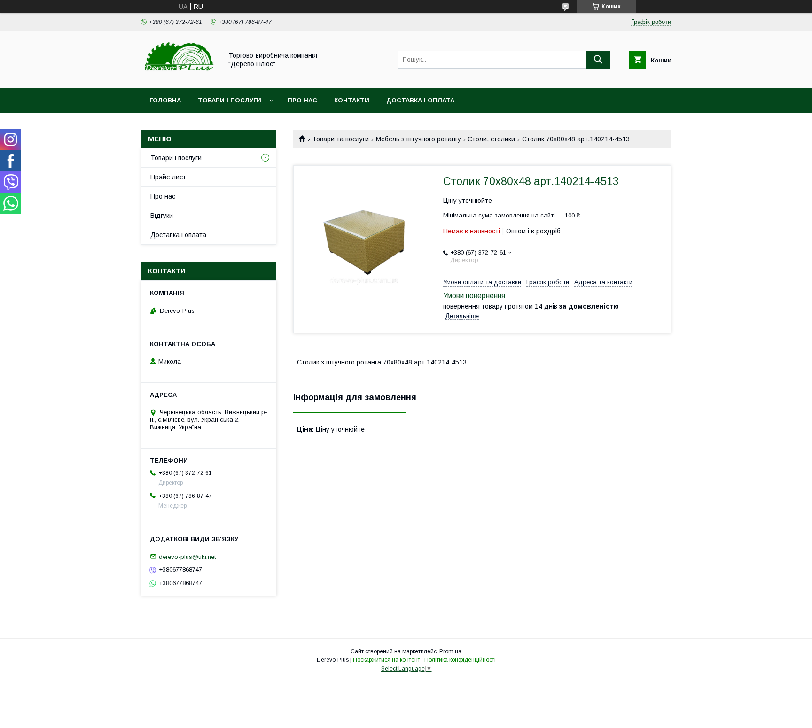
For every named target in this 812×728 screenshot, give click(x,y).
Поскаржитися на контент (386, 660)
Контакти (351, 100)
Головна (165, 100)
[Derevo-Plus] (179, 76)
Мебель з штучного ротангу (418, 139)
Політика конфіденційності (460, 660)
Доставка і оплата (420, 100)
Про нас (302, 100)
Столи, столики (491, 139)
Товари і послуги (229, 100)
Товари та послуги (340, 139)
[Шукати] (598, 60)
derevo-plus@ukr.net (187, 556)
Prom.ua (450, 651)
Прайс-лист (168, 177)
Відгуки (161, 215)
